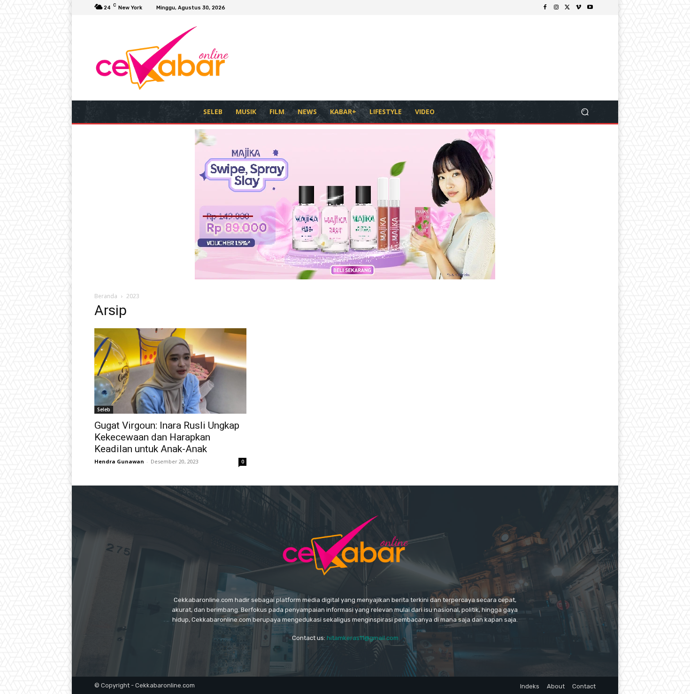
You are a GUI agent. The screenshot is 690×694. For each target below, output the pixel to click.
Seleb (103, 409)
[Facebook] (545, 7)
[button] (585, 111)
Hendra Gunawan (119, 461)
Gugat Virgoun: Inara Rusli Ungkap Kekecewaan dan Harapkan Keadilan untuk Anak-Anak (166, 437)
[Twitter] (567, 7)
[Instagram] (556, 7)
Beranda (105, 296)
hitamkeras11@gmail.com (363, 637)
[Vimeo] (578, 7)
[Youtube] (590, 7)
